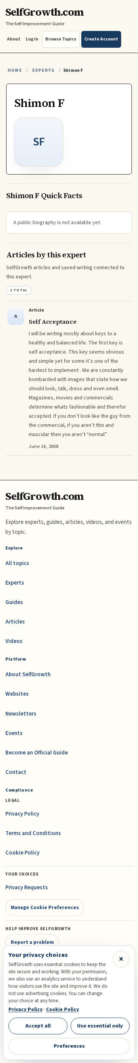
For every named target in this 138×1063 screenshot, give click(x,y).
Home (15, 70)
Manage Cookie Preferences (45, 907)
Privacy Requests (26, 888)
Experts (43, 70)
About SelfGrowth (28, 674)
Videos (14, 641)
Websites (17, 694)
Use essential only (100, 1026)
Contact (15, 772)
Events (14, 733)
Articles (15, 622)
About (13, 39)
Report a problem (32, 942)
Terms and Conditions (33, 833)
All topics (17, 563)
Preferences (69, 1046)
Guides (14, 602)
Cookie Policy (22, 853)
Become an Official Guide (36, 753)
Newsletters (20, 714)
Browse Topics (60, 39)
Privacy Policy (22, 814)
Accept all (38, 1026)
